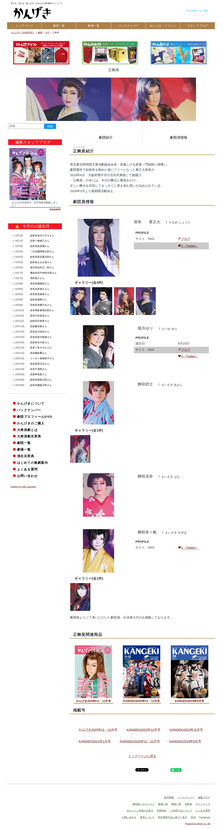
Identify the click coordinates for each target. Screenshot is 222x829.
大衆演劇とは (27, 430)
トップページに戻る (142, 756)
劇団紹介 (106, 137)
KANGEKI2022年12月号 (143, 729)
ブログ (185, 239)
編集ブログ (204, 797)
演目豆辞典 (25, 456)
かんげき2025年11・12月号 (98, 729)
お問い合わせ (27, 476)
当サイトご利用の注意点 (140, 810)
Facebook (204, 817)
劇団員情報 (178, 137)
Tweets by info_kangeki (23, 486)
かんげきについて (196, 10)
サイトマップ (203, 804)
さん (42, 235)
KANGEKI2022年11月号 (186, 729)
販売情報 (169, 797)
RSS (193, 817)
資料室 (188, 804)
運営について (147, 817)
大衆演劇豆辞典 (29, 436)
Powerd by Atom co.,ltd (197, 823)
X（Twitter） (190, 246)
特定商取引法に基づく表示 (172, 817)
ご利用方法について (181, 810)
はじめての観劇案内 (32, 462)
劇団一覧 (24, 443)
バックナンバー (29, 410)
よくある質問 (27, 469)
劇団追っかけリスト (144, 804)
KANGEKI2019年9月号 (185, 741)
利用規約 (161, 810)
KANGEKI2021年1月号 (95, 741)
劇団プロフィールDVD (34, 416)
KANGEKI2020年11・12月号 (140, 741)
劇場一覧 (24, 449)
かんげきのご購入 (31, 423)
